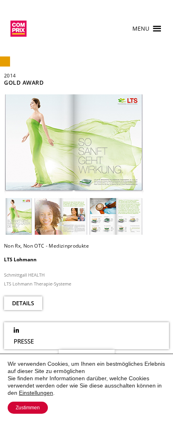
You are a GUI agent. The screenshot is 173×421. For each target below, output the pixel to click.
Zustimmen (28, 408)
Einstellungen (36, 393)
